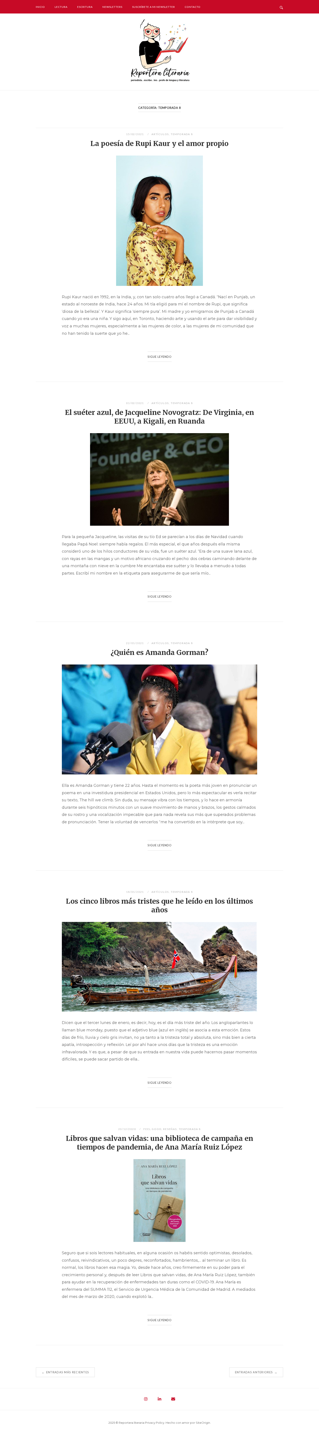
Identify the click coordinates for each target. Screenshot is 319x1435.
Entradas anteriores (256, 1372)
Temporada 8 (182, 134)
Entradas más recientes (65, 1372)
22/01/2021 (135, 643)
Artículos (160, 134)
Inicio (40, 6)
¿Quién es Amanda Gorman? (159, 652)
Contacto (193, 6)
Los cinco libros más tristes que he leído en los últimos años (159, 905)
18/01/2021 (135, 891)
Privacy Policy (154, 1422)
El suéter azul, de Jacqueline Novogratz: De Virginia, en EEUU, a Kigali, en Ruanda (159, 417)
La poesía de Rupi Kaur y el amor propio (159, 143)
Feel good (152, 1129)
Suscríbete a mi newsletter (153, 6)
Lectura (61, 6)
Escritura (85, 6)
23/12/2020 (127, 1129)
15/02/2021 (135, 134)
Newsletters (112, 6)
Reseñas (170, 1129)
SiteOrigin (203, 1422)
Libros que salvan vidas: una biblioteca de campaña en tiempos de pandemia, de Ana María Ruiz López (159, 1143)
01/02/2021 (135, 403)
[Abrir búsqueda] (281, 6)
